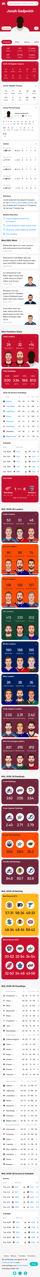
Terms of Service (9, 1262)
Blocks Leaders (9, 644)
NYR (17, 1232)
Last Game (7, 478)
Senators (10, 421)
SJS (33, 456)
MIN (18, 471)
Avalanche (10, 995)
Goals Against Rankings (13, 808)
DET (16, 1192)
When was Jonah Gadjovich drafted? (21, 229)
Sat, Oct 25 (7, 148)
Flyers (8, 1139)
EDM (33, 1237)
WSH (17, 1197)
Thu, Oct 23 (7, 157)
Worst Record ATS (11, 939)
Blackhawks (11, 1031)
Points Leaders (9, 579)
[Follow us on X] (25, 1273)
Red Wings (10, 426)
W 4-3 (17, 169)
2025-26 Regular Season (13, 64)
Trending (22, 1256)
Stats (17, 42)
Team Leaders (9, 336)
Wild (8, 1005)
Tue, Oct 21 (6, 167)
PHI (31, 1192)
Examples (31, 1256)
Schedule (7, 443)
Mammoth (10, 1010)
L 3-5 (18, 160)
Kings (8, 1054)
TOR (33, 1227)
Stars (8, 1000)
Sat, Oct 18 (6, 176)
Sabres (9, 401)
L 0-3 (17, 178)
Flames (9, 1069)
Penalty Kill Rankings (11, 861)
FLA (18, 451)
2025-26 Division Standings (14, 392)
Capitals (9, 1144)
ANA (34, 461)
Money (13, 1256)
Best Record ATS (10, 896)
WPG (17, 1207)
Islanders (10, 1154)
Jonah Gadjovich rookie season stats (21, 225)
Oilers (8, 1044)
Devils (8, 1159)
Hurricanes (10, 1129)
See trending (11, 234)
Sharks (20, 202)
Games (27, 42)
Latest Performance (11, 107)
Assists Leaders (10, 546)
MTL (18, 1227)
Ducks (8, 1049)
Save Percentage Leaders (14, 741)
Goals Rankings (9, 781)
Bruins (8, 416)
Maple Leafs (11, 436)
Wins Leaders (8, 676)
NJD (32, 1197)
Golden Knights (12, 1039)
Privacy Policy (22, 1265)
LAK (33, 466)
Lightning (10, 411)
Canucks (30, 202)
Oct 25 (17, 116)
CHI (17, 1242)
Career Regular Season (12, 85)
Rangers (9, 1164)
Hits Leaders (8, 611)
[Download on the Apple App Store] (14, 1273)
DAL (32, 1207)
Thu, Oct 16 (7, 185)
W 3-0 (30, 116)
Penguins (10, 1134)
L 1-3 (18, 188)
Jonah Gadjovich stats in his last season (17, 220)
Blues (8, 1016)
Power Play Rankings (11, 835)
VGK (33, 1242)
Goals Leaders (9, 514)
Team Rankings (9, 371)
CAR (33, 451)
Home (6, 1256)
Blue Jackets (11, 1149)
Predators (10, 1021)
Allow (34, 1264)
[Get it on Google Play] (20, 1273)
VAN (17, 1202)
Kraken (9, 1064)
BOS (17, 1187)
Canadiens (10, 406)
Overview (6, 42)
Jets (8, 1026)
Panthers (6, 28)
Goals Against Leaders (12, 709)
